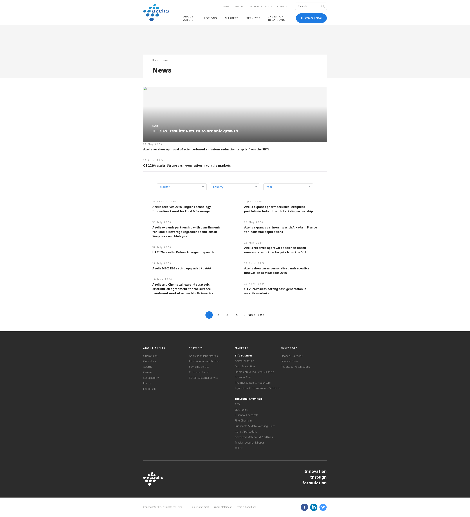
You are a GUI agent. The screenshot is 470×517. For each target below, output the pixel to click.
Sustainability (151, 377)
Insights (240, 6)
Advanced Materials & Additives (254, 437)
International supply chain (204, 361)
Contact (282, 6)
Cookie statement (200, 507)
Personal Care (243, 377)
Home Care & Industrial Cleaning (254, 372)
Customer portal (311, 18)
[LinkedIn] (314, 507)
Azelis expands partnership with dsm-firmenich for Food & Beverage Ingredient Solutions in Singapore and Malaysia (189, 231)
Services (253, 18)
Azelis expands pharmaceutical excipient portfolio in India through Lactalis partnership (281, 208)
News (226, 6)
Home (155, 60)
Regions (210, 18)
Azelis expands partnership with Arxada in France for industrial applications (281, 229)
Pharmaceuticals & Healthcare (253, 382)
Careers (147, 372)
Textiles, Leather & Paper (249, 442)
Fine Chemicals (244, 420)
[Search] (324, 6)
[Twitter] (323, 507)
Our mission (150, 356)
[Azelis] (156, 12)
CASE (238, 404)
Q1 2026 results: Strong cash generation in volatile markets (235, 164)
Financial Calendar (291, 356)
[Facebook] (304, 507)
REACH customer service (203, 377)
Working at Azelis (261, 6)
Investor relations (276, 18)
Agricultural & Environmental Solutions (257, 388)
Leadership (149, 388)
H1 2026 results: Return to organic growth (235, 114)
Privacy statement (222, 507)
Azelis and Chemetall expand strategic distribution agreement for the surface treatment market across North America (189, 288)
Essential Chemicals (246, 415)
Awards (147, 366)
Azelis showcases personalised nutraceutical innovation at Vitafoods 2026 (281, 270)
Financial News (289, 361)
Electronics (241, 409)
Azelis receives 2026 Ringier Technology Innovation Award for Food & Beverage (189, 208)
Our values (149, 361)
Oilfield (239, 448)
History (147, 383)
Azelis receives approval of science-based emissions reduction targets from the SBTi (235, 148)
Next (251, 315)
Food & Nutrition (245, 366)
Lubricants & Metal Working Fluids (255, 426)
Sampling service (199, 366)
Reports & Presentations (295, 366)
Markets (232, 18)
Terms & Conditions (245, 507)
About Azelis (188, 18)
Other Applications (246, 431)
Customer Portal (199, 372)
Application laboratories (203, 356)
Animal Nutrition (244, 361)
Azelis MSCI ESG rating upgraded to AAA (189, 267)
